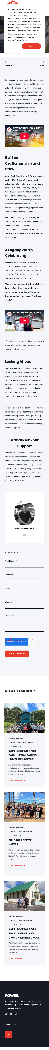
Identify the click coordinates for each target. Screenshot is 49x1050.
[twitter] (7, 1014)
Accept (31, 46)
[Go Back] (24, 62)
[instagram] (15, 1014)
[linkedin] (11, 1014)
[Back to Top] (8, 1034)
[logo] (12, 995)
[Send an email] (24, 535)
